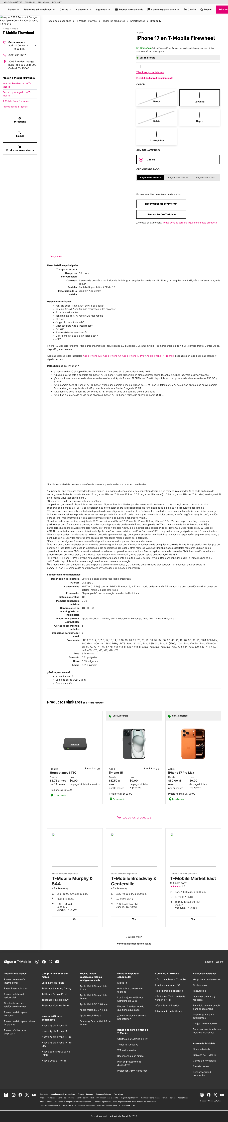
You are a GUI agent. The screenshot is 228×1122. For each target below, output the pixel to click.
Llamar (20, 134)
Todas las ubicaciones (59, 20)
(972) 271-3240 (124, 898)
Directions (20, 120)
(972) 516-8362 (65, 898)
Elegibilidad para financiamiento (154, 78)
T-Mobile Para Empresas (16, 101)
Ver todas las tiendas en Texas (134, 943)
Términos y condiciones (150, 72)
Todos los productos (114, 20)
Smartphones (137, 20)
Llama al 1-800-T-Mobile (161, 214)
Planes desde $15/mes (15, 106)
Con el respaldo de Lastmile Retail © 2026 (114, 1116)
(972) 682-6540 (184, 897)
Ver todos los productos (134, 817)
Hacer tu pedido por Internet (161, 203)
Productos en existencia (20, 148)
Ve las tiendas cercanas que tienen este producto (190, 222)
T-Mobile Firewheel (87, 20)
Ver (75, 919)
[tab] (55, 256)
